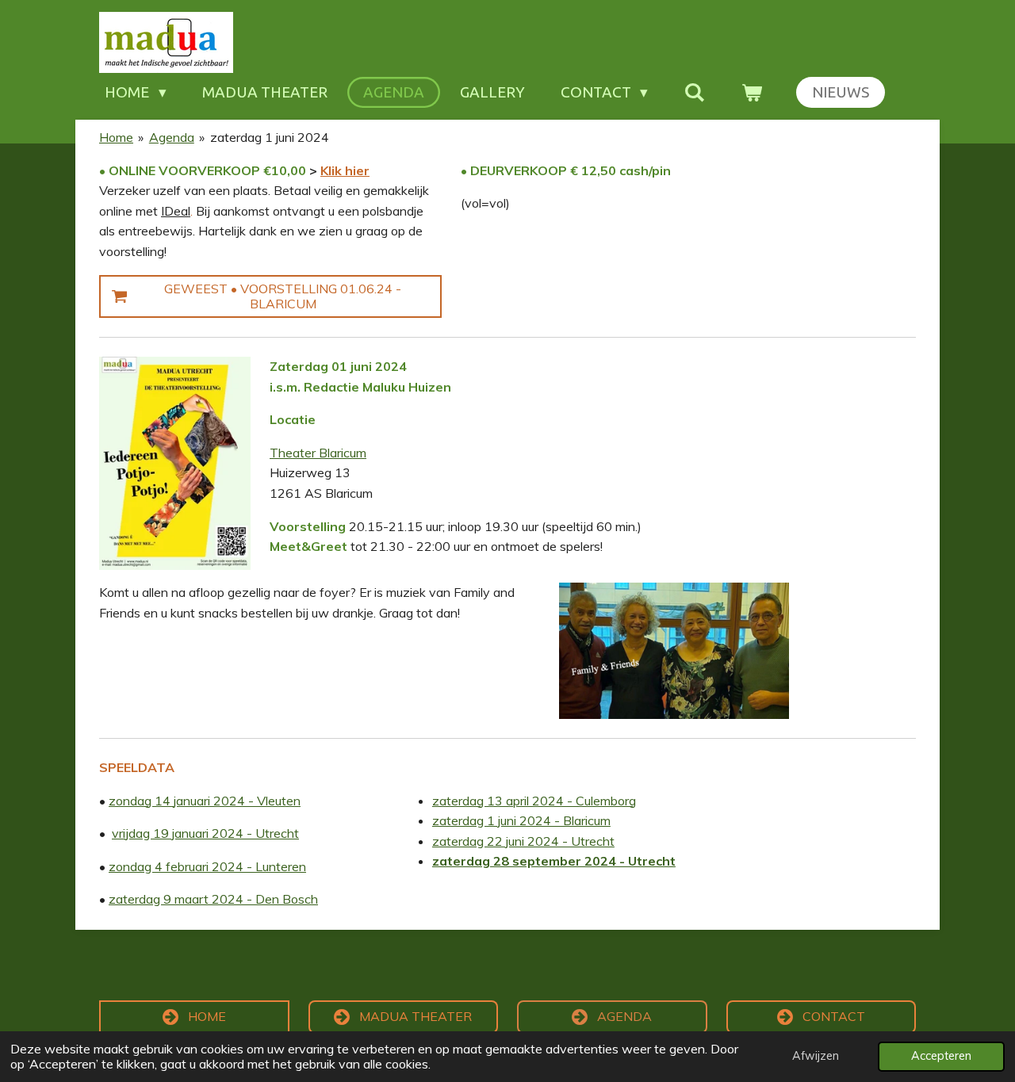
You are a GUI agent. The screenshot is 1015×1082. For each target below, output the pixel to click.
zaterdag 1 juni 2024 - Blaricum (521, 820)
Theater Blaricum (318, 453)
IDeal (175, 211)
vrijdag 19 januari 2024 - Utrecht (205, 833)
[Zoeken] (694, 92)
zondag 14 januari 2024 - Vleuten (205, 801)
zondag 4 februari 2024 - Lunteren (207, 866)
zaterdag (461, 861)
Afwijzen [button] (815, 1056)
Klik (331, 170)
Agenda (171, 137)
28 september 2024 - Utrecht (583, 861)
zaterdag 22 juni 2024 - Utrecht (523, 841)
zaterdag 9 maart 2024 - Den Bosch (213, 899)
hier (356, 170)
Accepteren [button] (941, 1056)
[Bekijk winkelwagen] (751, 92)
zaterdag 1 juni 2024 (269, 137)
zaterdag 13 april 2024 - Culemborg (534, 801)
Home (116, 137)
